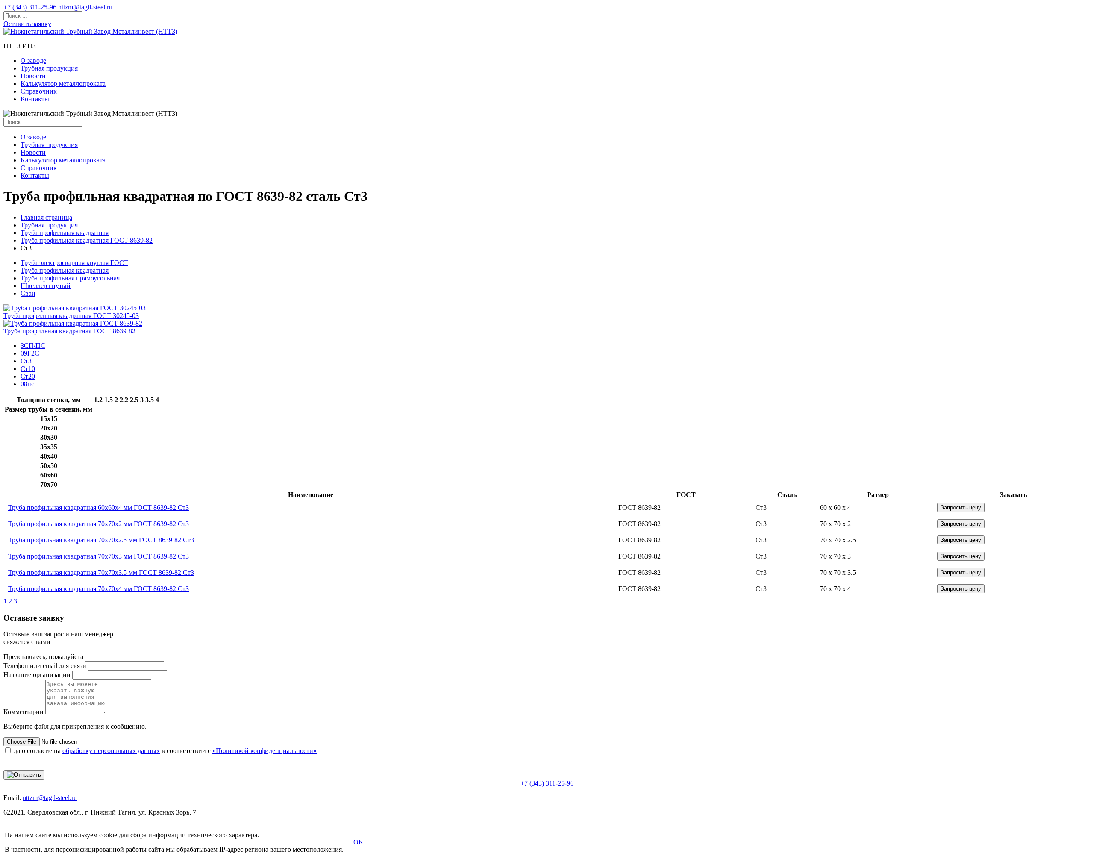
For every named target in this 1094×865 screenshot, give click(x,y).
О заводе (33, 60)
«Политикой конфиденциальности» (264, 750)
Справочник (39, 91)
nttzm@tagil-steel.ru (85, 7)
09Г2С (30, 353)
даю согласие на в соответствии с (165, 750)
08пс (27, 384)
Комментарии (23, 711)
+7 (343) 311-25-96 (29, 7)
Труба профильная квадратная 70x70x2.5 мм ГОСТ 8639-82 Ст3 (101, 540)
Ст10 (28, 368)
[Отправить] (23, 775)
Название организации (37, 674)
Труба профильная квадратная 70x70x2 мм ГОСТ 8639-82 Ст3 (98, 523)
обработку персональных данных (111, 750)
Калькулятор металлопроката (63, 83)
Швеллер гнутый (46, 285)
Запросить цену (961, 507)
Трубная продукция (49, 68)
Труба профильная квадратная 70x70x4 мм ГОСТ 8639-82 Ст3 (98, 588)
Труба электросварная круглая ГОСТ (74, 262)
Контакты (35, 99)
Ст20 (28, 376)
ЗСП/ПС (33, 345)
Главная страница (46, 217)
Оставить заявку (27, 23)
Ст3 (26, 361)
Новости (33, 75)
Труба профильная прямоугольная (70, 278)
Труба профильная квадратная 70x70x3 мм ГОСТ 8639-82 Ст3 (98, 556)
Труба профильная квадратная (65, 232)
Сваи (28, 293)
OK (358, 842)
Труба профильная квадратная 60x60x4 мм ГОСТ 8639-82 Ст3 (98, 507)
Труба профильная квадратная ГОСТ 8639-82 (87, 240)
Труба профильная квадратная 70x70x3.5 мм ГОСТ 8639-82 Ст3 (101, 572)
